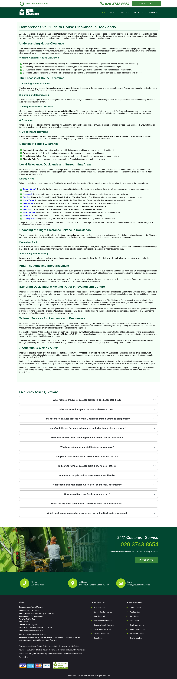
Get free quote (146, 3)
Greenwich (27, 194)
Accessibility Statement (58, 646)
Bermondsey (29, 212)
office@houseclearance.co (138, 585)
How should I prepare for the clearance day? (87, 494)
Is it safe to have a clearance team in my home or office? (87, 466)
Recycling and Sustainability (36, 653)
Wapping (27, 209)
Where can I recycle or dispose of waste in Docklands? (87, 475)
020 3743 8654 (37, 585)
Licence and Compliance (73, 653)
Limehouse (28, 203)
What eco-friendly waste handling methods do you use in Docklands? (87, 437)
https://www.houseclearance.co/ (34, 634)
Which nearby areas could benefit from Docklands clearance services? (87, 503)
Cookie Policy (74, 646)
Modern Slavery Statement (46, 650)
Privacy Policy (42, 646)
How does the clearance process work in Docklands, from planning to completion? (87, 419)
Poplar (26, 206)
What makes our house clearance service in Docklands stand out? (87, 400)
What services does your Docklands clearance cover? (87, 409)
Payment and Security (67, 650)
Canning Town (29, 218)
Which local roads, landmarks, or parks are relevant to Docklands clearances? (87, 513)
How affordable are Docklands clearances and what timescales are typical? (87, 428)
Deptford (27, 215)
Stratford (26, 197)
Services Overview (55, 653)
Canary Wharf (29, 189)
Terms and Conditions (27, 646)
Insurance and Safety (27, 650)
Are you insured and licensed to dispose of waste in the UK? (87, 456)
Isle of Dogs (28, 200)
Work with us (24, 657)
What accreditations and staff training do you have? (87, 447)
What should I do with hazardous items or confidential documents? (87, 485)
